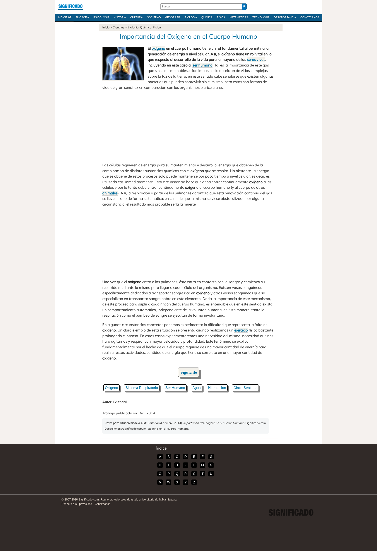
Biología (191, 17)
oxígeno (158, 48)
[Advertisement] (188, 126)
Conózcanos (309, 17)
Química (206, 17)
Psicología (101, 17)
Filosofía (82, 17)
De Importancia (285, 17)
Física (221, 17)
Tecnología (260, 17)
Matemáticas (239, 17)
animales (110, 193)
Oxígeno (111, 388)
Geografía (172, 17)
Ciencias (118, 27)
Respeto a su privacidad (77, 504)
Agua (196, 388)
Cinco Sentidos (245, 388)
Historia (120, 17)
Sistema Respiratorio (141, 388)
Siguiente (188, 372)
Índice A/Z (64, 17)
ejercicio (241, 330)
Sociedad (154, 17)
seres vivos (256, 59)
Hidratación (217, 388)
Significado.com (70, 6)
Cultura (136, 17)
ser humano (202, 65)
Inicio (106, 27)
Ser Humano (175, 388)
